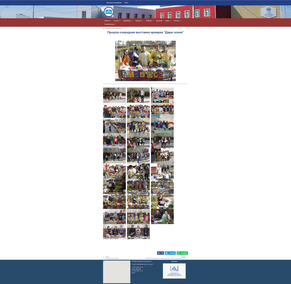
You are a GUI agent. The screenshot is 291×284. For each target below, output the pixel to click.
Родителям (159, 20)
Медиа (167, 20)
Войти (126, 2)
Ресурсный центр (110, 24)
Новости (107, 20)
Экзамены (138, 20)
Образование (127, 20)
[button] (160, 253)
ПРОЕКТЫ (149, 20)
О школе (116, 20)
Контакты (177, 20)
